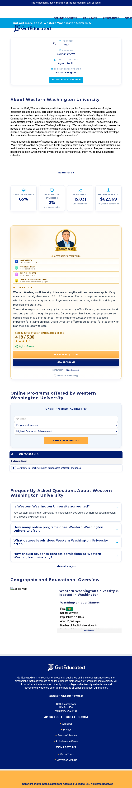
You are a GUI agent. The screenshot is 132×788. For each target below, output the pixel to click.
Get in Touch (67, 754)
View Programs (66, 362)
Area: (63, 621)
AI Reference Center (67, 741)
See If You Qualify (66, 354)
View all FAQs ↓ (66, 566)
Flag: (63, 608)
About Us (67, 723)
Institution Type (68, 60)
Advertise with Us (67, 760)
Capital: (64, 612)
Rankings (90, 18)
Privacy (67, 729)
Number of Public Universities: (77, 625)
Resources (111, 18)
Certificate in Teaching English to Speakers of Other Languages (49, 468)
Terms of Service (67, 735)
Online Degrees (65, 18)
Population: (66, 617)
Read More (89, 630)
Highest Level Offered (67, 69)
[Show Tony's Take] (66, 240)
